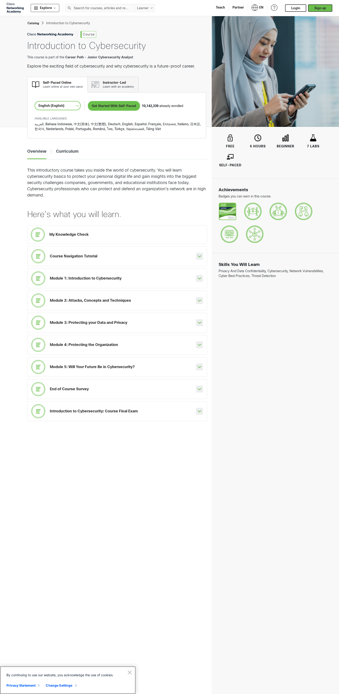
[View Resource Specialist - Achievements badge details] (255, 234)
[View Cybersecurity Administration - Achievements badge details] (253, 212)
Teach (220, 7)
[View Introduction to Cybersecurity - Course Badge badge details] (227, 212)
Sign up (320, 8)
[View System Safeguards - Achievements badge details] (303, 212)
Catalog (33, 23)
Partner (238, 7)
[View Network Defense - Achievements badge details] (229, 234)
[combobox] (100, 8)
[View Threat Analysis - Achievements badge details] (278, 212)
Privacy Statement (21, 685)
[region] (68, 680)
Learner (143, 8)
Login (295, 8)
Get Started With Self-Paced (114, 106)
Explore (46, 8)
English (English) (51, 105)
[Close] (129, 672)
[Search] (69, 8)
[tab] (57, 84)
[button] (36, 151)
